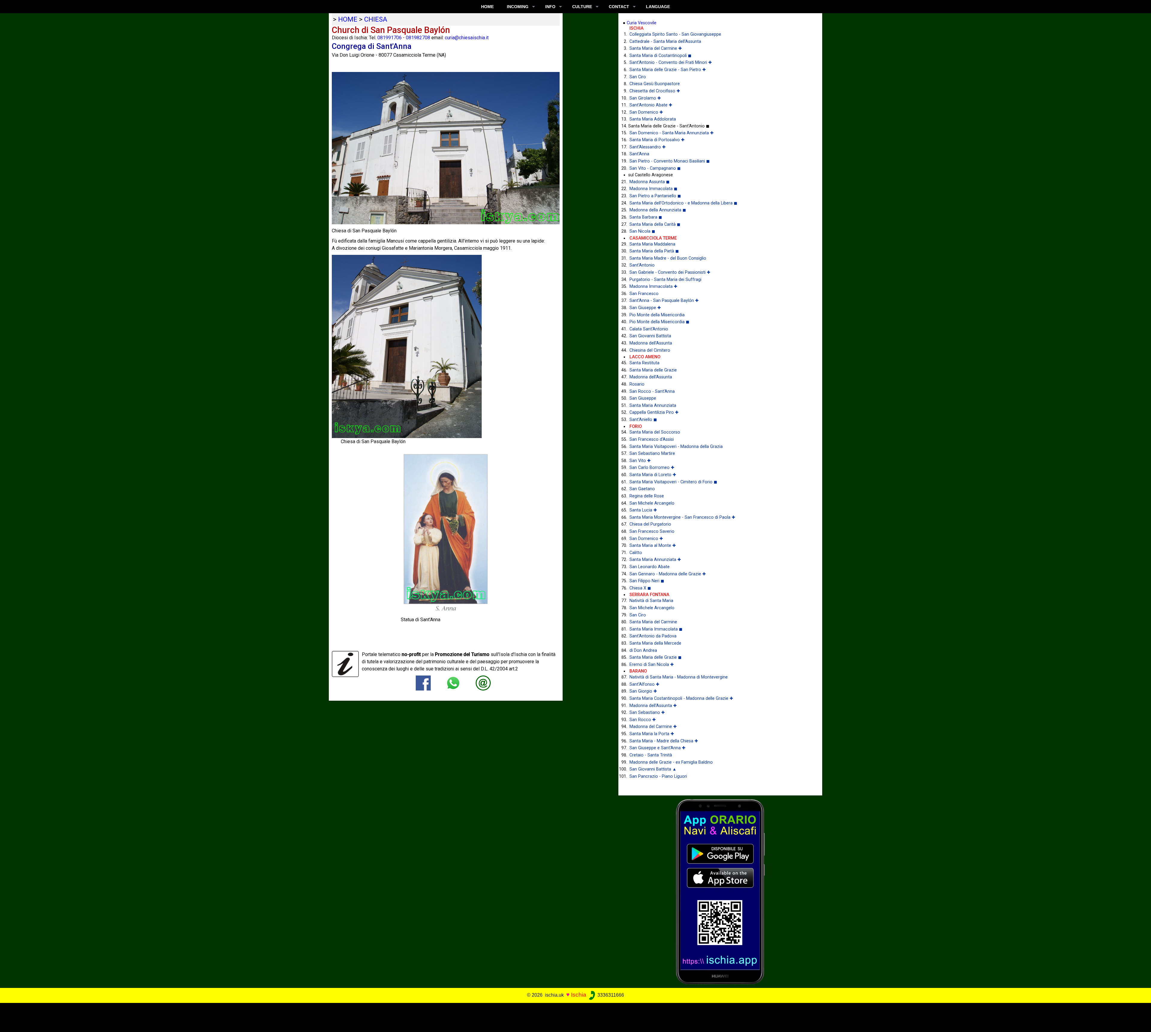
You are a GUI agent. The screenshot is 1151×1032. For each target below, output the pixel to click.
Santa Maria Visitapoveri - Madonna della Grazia (676, 446)
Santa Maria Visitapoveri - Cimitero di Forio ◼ (673, 482)
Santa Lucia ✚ (643, 510)
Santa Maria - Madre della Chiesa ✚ (663, 741)
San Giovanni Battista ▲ (653, 769)
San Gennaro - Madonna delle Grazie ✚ (667, 574)
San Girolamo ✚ (645, 98)
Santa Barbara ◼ (645, 217)
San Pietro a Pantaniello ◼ (655, 195)
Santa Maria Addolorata (652, 119)
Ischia (578, 995)
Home (487, 6)
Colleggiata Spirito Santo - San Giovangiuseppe (675, 34)
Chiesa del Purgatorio (650, 524)
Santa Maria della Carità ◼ (654, 224)
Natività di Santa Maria (651, 600)
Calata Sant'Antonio (648, 329)
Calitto (635, 552)
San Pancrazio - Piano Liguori (658, 776)
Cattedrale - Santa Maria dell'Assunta (665, 41)
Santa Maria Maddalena (652, 244)
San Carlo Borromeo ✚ (651, 467)
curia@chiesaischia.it (467, 37)
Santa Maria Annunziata (652, 405)
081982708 (418, 37)
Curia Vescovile (641, 22)
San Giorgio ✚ (643, 691)
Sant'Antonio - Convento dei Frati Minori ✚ (670, 62)
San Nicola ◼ (642, 231)
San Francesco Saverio (651, 531)
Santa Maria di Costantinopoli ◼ (660, 55)
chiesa (375, 19)
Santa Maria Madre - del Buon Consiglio (667, 258)
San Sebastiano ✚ (647, 712)
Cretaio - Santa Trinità (650, 755)
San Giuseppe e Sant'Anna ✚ (657, 747)
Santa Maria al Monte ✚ (652, 545)
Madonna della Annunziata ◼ (657, 210)
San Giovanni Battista (650, 336)
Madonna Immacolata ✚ (653, 286)
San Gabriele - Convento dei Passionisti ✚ (669, 272)
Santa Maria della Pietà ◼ (654, 251)
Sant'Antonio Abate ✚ (650, 105)
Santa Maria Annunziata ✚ (655, 559)
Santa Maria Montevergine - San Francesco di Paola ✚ (682, 517)
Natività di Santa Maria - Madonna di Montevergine (678, 677)
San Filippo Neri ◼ (646, 580)
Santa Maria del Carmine (653, 622)
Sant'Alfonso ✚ (644, 684)
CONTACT (619, 6)
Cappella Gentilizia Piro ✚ (654, 412)
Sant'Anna (639, 154)
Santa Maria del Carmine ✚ (655, 48)
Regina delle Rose (646, 496)
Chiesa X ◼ (640, 588)
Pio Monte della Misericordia (657, 315)
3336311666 (610, 995)
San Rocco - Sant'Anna (652, 391)
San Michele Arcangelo (651, 503)
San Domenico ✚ (646, 112)
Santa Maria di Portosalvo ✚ (657, 139)
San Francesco (644, 293)
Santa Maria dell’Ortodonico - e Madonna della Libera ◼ (683, 203)
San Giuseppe (642, 398)
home (347, 19)
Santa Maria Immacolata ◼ (656, 629)
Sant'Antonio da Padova (653, 636)
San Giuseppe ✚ (645, 307)
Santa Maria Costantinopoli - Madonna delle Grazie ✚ (681, 698)
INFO (550, 6)
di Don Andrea (643, 650)
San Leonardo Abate (649, 566)
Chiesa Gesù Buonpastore (654, 83)
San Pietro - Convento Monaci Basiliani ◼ (669, 161)
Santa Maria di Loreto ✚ (652, 474)
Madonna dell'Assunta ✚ (653, 705)
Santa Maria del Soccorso (654, 432)
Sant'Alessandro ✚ (647, 147)
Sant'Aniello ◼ (643, 419)
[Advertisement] (564, 1016)
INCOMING (517, 6)
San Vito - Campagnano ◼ (655, 168)
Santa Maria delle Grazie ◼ (655, 657)
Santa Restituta (644, 362)
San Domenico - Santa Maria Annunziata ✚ (671, 133)
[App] (720, 891)
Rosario (636, 384)
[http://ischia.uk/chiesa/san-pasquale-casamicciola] (483, 682)
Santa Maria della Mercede (655, 643)
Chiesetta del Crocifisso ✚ (654, 91)
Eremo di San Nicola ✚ (651, 664)
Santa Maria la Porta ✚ (651, 733)
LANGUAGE (658, 6)
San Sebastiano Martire (652, 453)
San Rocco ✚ (642, 719)
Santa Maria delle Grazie (653, 370)
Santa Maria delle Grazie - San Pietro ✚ (667, 69)
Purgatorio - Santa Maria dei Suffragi (665, 279)
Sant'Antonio (642, 265)
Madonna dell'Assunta (650, 343)
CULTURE (582, 6)
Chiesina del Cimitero (649, 350)
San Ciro (637, 76)
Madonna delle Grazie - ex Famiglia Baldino (671, 762)
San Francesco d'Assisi (651, 439)
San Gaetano (642, 488)
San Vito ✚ (640, 460)
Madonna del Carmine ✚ (653, 726)
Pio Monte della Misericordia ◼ (659, 321)
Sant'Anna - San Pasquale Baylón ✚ (664, 300)
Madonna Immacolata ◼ (653, 188)
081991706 (389, 37)
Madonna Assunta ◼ (649, 181)
